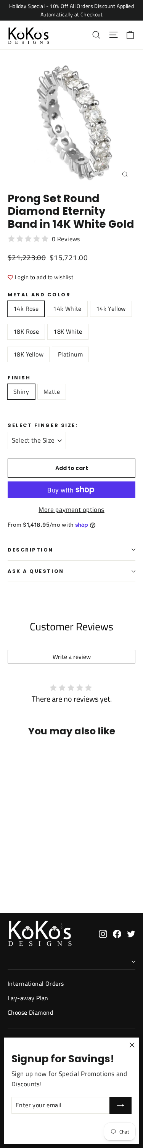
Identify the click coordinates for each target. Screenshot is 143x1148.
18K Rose (26, 331)
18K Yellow (28, 354)
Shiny (21, 391)
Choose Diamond (30, 1012)
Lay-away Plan (28, 998)
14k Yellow (111, 308)
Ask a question (36, 571)
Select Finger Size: (43, 425)
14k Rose (26, 308)
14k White (67, 308)
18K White (67, 331)
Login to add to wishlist (44, 277)
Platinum (70, 354)
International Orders (36, 983)
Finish (19, 378)
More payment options (71, 510)
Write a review (72, 656)
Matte (51, 391)
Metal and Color (39, 294)
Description (30, 550)
